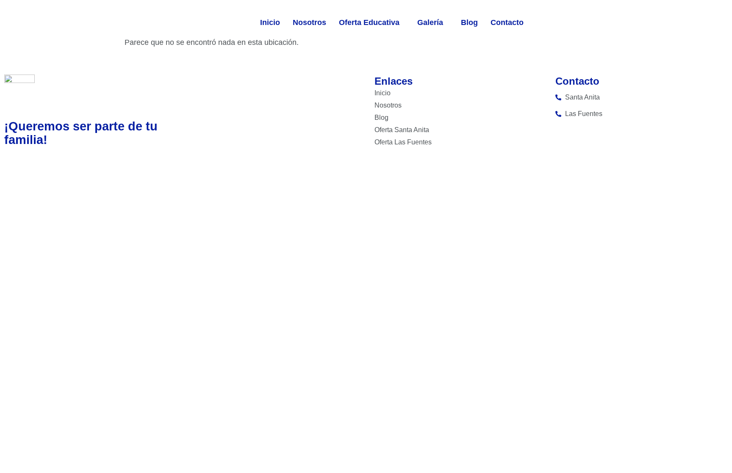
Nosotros (309, 22)
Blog (469, 22)
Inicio (270, 22)
